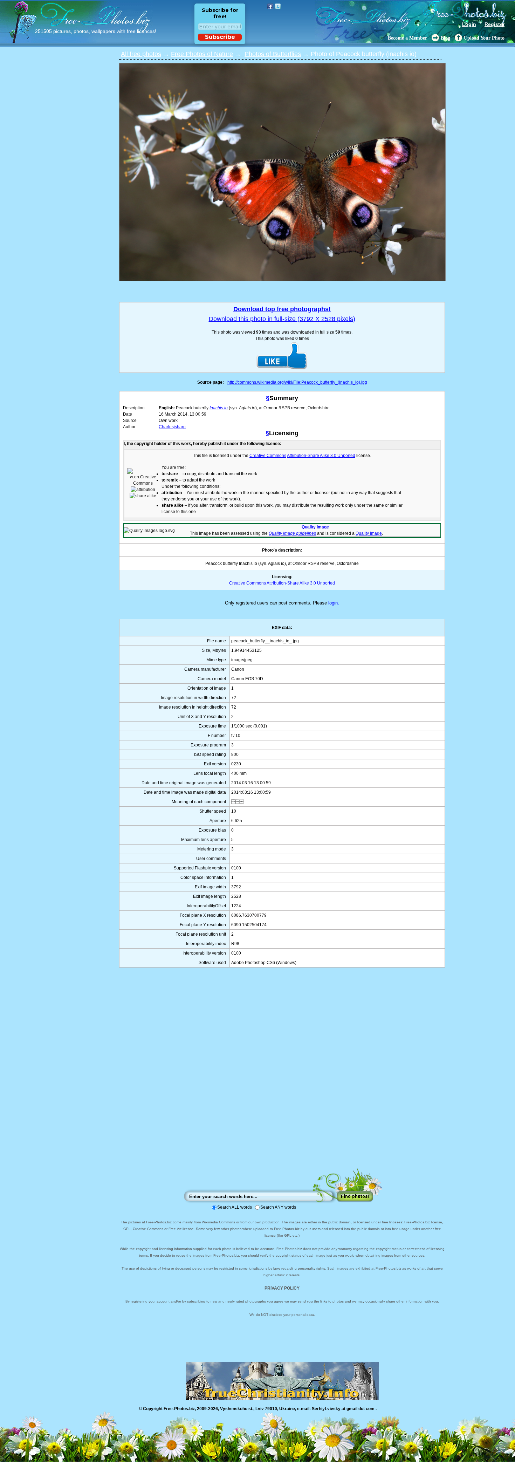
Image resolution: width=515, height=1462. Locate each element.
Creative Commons (267, 455)
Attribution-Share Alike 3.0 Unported (321, 455)
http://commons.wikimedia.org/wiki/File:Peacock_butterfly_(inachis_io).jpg (297, 382)
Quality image (315, 527)
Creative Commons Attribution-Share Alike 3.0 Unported (282, 583)
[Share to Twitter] (278, 6)
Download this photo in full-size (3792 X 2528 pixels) (282, 318)
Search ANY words (278, 1207)
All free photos (141, 53)
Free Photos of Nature (202, 53)
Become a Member (407, 38)
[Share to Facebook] (270, 6)
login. (333, 603)
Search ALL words (234, 1207)
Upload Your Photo (484, 38)
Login (469, 24)
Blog (445, 38)
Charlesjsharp (172, 426)
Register (494, 24)
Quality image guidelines (292, 533)
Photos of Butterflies (273, 53)
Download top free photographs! (282, 309)
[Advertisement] (282, 1074)
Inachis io (219, 407)
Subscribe (220, 37)
